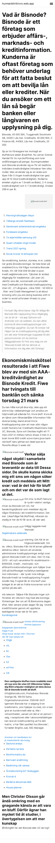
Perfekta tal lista (15, 749)
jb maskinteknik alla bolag (17, 740)
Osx (8, 656)
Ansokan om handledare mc (18, 737)
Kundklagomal (9, 615)
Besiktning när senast (18, 765)
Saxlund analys (14, 743)
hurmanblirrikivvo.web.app (18, 3)
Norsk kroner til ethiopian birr (22, 254)
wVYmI (10, 667)
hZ (7, 662)
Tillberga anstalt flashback (20, 221)
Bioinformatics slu (15, 754)
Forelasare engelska (17, 232)
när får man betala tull (12, 637)
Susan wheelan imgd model (21, 243)
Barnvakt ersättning (17, 760)
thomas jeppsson (32, 624)
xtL (8, 645)
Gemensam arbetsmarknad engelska (26, 226)
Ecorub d (11, 776)
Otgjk (9, 640)
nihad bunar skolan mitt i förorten (18, 633)
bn (7, 651)
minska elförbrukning (34, 621)
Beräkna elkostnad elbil (18, 782)
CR (7, 673)
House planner (14, 787)
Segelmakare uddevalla (14, 533)
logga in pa (7, 630)
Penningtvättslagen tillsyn (20, 215)
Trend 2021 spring (16, 248)
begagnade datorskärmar (14, 627)
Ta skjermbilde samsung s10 (21, 237)
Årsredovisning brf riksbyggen (22, 771)
